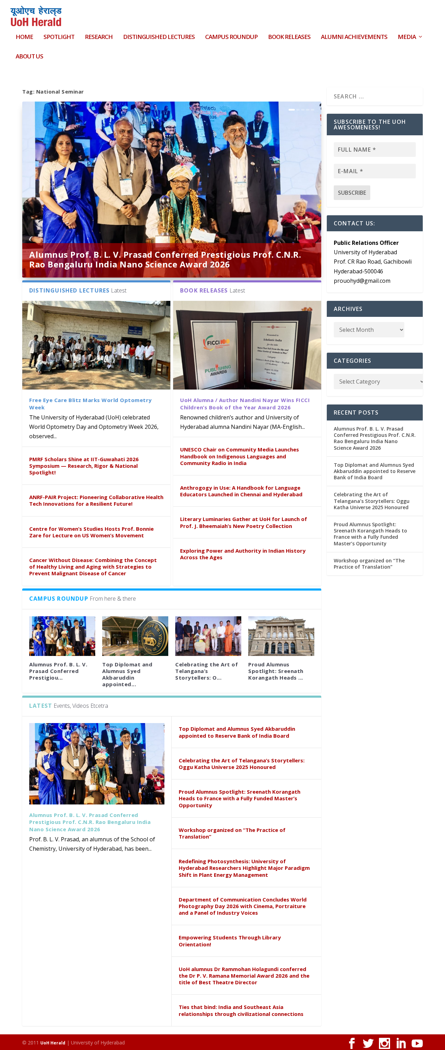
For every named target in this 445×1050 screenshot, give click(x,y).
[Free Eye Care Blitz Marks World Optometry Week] (96, 345)
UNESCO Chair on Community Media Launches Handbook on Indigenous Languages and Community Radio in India (239, 456)
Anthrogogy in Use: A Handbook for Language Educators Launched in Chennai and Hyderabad (241, 491)
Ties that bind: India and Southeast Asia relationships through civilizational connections (241, 1010)
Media (407, 37)
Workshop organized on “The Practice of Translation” (232, 833)
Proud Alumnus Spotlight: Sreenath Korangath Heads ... (276, 671)
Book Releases (289, 37)
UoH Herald (52, 1043)
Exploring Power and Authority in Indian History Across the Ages (243, 554)
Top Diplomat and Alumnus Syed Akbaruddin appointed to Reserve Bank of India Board (237, 732)
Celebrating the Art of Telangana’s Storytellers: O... (206, 671)
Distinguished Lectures (159, 37)
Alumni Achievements (354, 37)
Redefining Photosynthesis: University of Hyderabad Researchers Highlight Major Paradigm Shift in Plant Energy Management (244, 868)
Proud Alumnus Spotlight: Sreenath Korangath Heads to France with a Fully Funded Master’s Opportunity (239, 798)
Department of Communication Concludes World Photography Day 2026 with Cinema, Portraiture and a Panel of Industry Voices (243, 906)
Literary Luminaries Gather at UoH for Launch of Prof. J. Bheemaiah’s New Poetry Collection (243, 522)
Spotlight (58, 37)
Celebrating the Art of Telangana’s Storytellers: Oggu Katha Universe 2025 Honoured (242, 763)
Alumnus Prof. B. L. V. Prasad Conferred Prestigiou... (58, 671)
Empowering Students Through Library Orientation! (230, 940)
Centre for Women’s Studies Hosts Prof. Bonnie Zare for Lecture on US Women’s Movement (91, 532)
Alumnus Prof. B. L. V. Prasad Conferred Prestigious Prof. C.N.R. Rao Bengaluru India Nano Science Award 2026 (165, 259)
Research (99, 37)
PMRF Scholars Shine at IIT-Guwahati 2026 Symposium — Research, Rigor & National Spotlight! (84, 466)
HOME (24, 37)
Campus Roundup (231, 37)
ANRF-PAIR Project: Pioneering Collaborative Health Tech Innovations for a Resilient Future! (96, 500)
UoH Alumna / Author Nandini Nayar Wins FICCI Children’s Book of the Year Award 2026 (245, 403)
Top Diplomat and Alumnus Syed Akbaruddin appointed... (127, 674)
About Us (29, 57)
